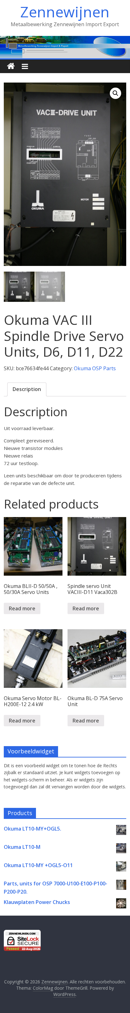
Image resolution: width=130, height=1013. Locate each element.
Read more (22, 608)
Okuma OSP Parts (95, 368)
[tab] (26, 389)
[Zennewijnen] (11, 66)
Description (27, 389)
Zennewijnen (64, 11)
